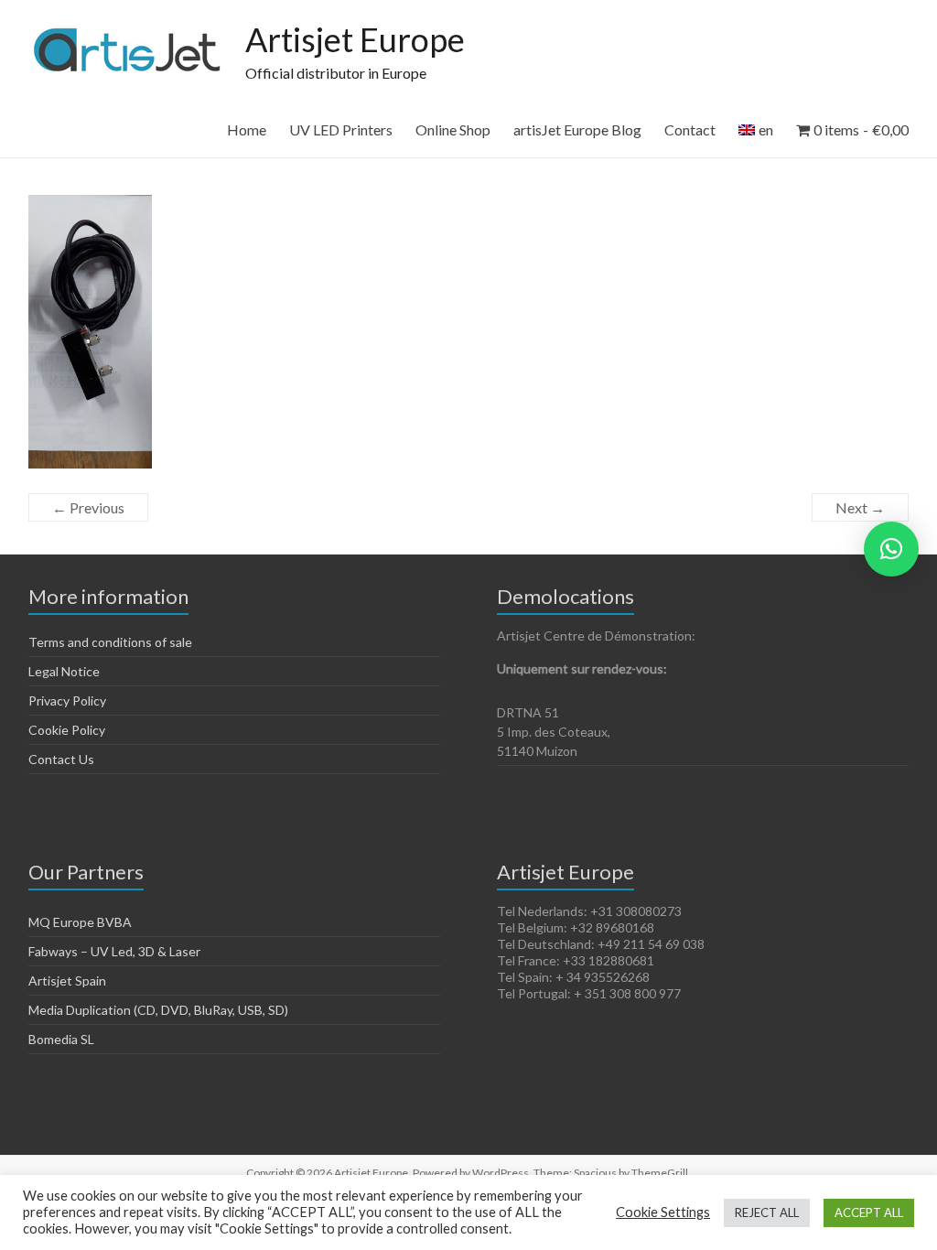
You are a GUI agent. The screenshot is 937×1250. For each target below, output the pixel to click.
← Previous (88, 507)
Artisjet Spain (67, 980)
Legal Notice (64, 671)
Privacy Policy (67, 700)
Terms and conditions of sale (110, 642)
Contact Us (61, 759)
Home (246, 129)
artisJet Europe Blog (577, 129)
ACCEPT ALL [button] (869, 1212)
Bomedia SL (61, 1039)
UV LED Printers (341, 129)
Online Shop (452, 129)
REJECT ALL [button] (767, 1212)
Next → (860, 507)
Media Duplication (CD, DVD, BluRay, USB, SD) (158, 1010)
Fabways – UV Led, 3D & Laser (114, 951)
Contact (690, 129)
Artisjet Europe (355, 39)
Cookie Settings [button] (663, 1212)
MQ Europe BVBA (80, 922)
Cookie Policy (66, 730)
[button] (891, 549)
